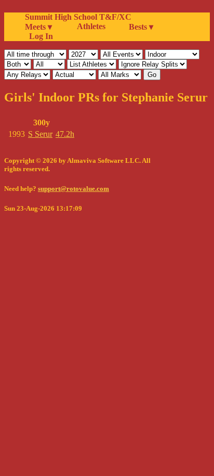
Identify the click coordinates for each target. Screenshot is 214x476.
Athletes (91, 26)
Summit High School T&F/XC (78, 16)
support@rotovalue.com (73, 188)
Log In (39, 36)
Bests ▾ (141, 26)
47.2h (65, 134)
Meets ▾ (38, 26)
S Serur (40, 134)
